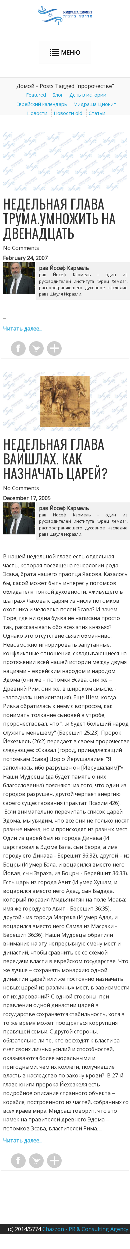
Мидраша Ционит (94, 104)
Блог (57, 95)
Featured (36, 95)
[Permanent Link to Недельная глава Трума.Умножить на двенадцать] (65, 188)
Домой (25, 86)
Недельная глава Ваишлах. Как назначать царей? (55, 458)
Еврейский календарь (41, 104)
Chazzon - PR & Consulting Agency (85, 1229)
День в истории (87, 95)
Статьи (97, 113)
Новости (37, 113)
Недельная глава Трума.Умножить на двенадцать (59, 218)
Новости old (68, 113)
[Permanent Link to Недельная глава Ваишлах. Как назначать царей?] (65, 428)
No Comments (21, 248)
